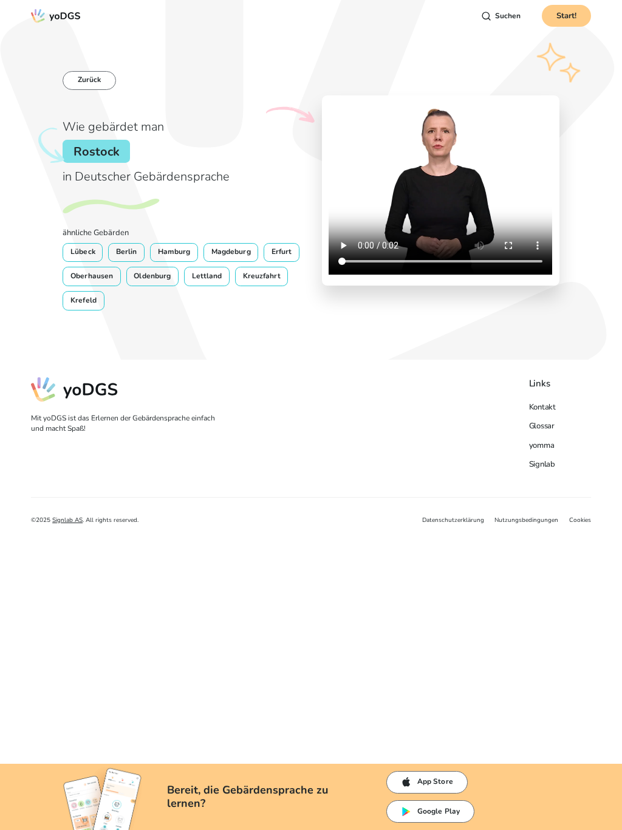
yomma (542, 445)
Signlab (542, 464)
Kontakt (542, 407)
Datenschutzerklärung (453, 520)
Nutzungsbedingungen (526, 520)
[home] (56, 16)
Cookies (580, 520)
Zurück (89, 79)
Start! (566, 15)
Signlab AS (67, 520)
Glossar (542, 425)
